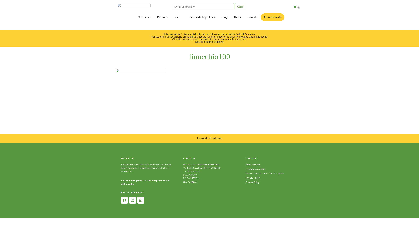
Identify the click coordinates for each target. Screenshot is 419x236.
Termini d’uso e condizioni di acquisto (265, 173)
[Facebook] (124, 200)
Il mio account (253, 164)
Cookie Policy (252, 182)
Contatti (252, 17)
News (237, 17)
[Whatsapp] (140, 200)
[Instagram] (132, 200)
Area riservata (272, 17)
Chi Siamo (144, 17)
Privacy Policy (253, 178)
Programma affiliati (255, 169)
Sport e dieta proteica (202, 17)
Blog (225, 17)
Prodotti (162, 17)
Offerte (178, 17)
